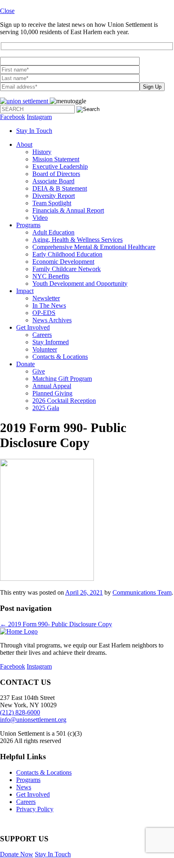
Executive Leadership (60, 166)
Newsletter (46, 298)
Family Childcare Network (66, 268)
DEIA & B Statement (59, 188)
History (41, 151)
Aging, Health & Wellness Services (77, 239)
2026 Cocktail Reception (64, 400)
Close (7, 10)
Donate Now (16, 854)
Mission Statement (55, 159)
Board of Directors (56, 173)
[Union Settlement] (25, 101)
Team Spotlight (51, 203)
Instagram (39, 116)
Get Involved (33, 327)
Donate (25, 364)
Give (38, 371)
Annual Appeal (51, 385)
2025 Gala (45, 407)
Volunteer (44, 349)
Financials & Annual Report (68, 210)
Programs (28, 225)
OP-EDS (43, 312)
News (23, 787)
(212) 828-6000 (20, 712)
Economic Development (63, 261)
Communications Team (142, 592)
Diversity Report (53, 195)
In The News (49, 305)
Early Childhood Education (67, 254)
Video (40, 217)
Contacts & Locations (60, 356)
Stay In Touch (34, 130)
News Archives (52, 320)
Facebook (12, 116)
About (24, 144)
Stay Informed (50, 342)
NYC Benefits (50, 276)
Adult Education (53, 232)
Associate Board (53, 181)
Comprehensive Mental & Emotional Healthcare (93, 246)
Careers (42, 334)
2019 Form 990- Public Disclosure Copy (56, 624)
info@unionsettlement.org (33, 719)
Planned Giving (52, 393)
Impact (25, 290)
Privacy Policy (34, 809)
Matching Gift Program (62, 378)
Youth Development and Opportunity (79, 283)
